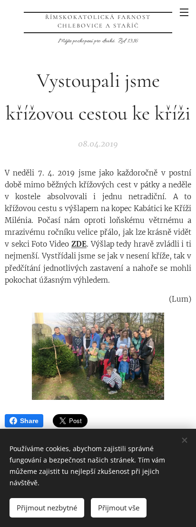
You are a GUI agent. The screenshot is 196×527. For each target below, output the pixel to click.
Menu (184, 11)
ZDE (79, 244)
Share (29, 421)
